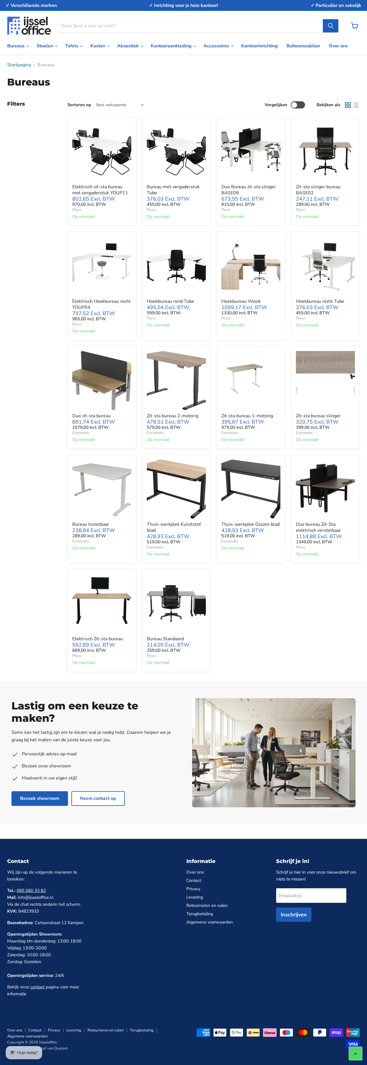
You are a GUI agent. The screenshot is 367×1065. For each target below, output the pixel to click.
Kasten (98, 46)
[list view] (356, 105)
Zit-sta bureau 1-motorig (247, 416)
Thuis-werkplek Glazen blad (250, 524)
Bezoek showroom (39, 798)
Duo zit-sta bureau (91, 416)
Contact (193, 880)
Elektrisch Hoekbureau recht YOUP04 (101, 304)
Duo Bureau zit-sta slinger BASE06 (248, 190)
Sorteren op (79, 104)
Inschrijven (294, 914)
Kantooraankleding (172, 46)
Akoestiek (128, 46)
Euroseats (80, 432)
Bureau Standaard (165, 639)
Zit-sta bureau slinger (318, 416)
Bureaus (16, 46)
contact (37, 987)
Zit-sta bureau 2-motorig (172, 416)
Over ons (338, 46)
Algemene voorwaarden (209, 922)
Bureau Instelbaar (90, 524)
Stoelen (45, 46)
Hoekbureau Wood (240, 301)
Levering (194, 897)
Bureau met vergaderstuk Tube (173, 190)
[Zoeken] (330, 25)
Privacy (193, 889)
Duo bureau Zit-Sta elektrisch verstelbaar (318, 527)
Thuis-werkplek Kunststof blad (174, 527)
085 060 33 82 (31, 890)
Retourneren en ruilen (207, 905)
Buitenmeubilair (303, 46)
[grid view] (348, 105)
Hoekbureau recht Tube (320, 301)
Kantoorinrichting (259, 46)
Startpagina (19, 64)
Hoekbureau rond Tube (170, 301)
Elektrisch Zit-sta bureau (97, 639)
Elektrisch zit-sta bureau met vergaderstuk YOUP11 (100, 190)
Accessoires (217, 46)
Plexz (76, 209)
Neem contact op (98, 798)
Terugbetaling (199, 914)
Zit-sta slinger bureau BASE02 (318, 190)
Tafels (72, 46)
